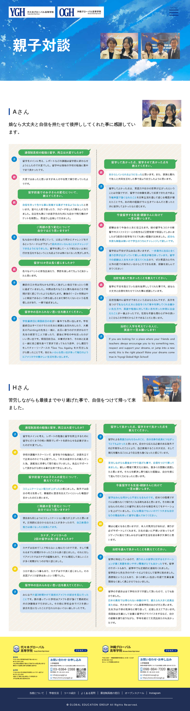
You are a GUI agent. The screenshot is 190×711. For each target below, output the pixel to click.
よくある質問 (88, 692)
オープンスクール (134, 692)
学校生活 (54, 692)
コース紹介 (70, 692)
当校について (37, 692)
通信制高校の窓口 (110, 692)
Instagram (154, 692)
